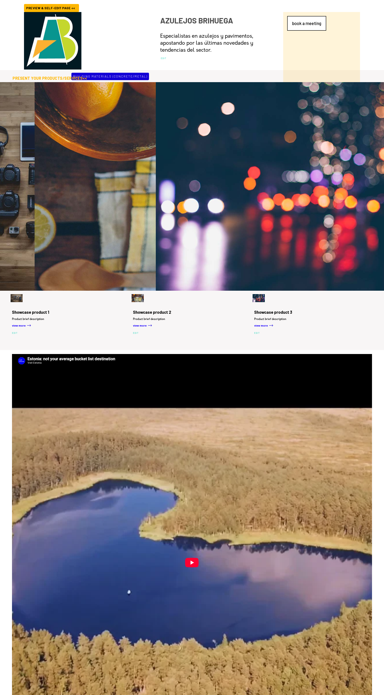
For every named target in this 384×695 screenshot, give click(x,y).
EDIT (163, 58)
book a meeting (306, 23)
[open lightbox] (71, 186)
